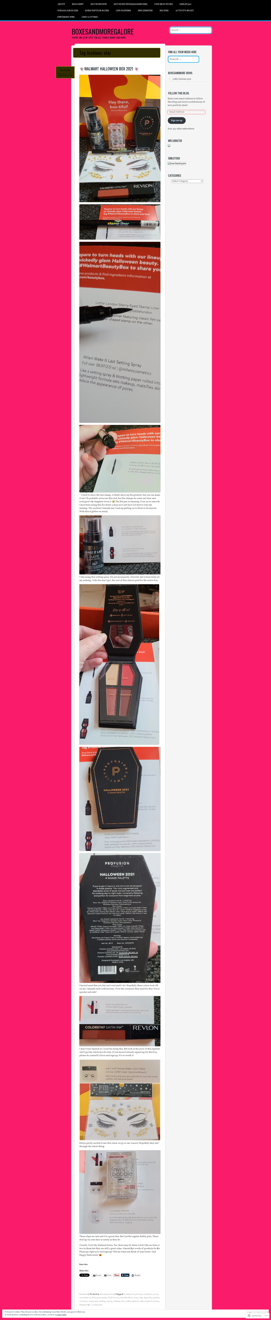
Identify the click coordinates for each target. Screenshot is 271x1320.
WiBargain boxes (67, 10)
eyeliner (148, 1294)
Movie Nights (98, 4)
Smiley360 (185, 4)
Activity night (184, 10)
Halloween (113, 1297)
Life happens (123, 10)
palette (156, 1297)
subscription (132, 1301)
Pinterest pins (66, 17)
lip (141, 1297)
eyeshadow (84, 1297)
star (123, 1301)
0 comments (96, 1305)
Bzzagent (78, 4)
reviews (83, 1301)
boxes (139, 1294)
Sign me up (176, 120)
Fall (93, 1297)
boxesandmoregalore (103, 31)
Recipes (164, 10)
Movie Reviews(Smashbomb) (130, 4)
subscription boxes (149, 1301)
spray (109, 1301)
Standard (83, 1294)
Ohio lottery (90, 17)
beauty (127, 1294)
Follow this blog (178, 93)
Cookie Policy (60, 1315)
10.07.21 (65, 70)
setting (102, 1301)
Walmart (83, 1305)
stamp (117, 1301)
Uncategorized (107, 1294)
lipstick (147, 1297)
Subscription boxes (97, 10)
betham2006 (66, 75)
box (133, 1294)
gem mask (102, 1297)
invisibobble (126, 1297)
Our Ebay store (163, 4)
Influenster (145, 10)
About (61, 4)
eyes (155, 1294)
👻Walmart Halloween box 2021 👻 (109, 69)
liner (136, 1297)
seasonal (92, 1301)
